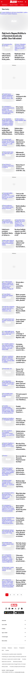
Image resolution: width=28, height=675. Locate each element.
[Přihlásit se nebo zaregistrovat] (25, 1)
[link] (6, 609)
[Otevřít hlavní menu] (1, 1)
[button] (9, 612)
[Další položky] (26, 5)
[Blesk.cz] (13, 1)
